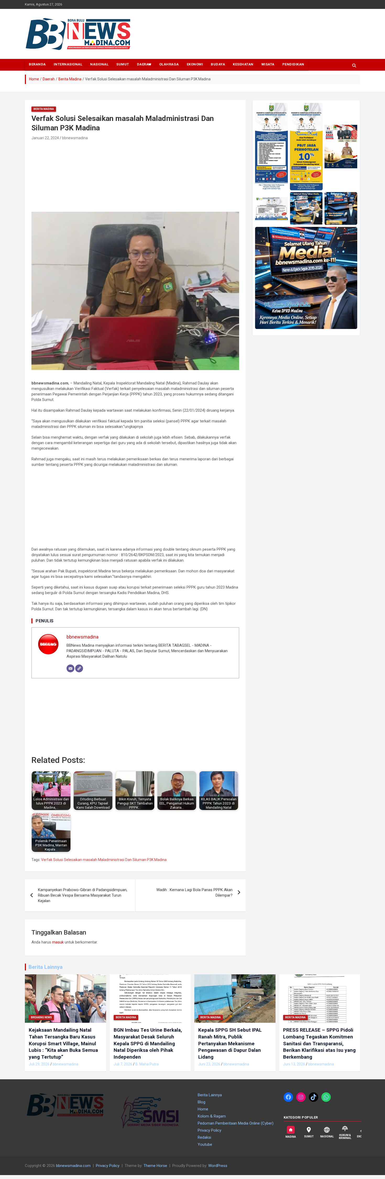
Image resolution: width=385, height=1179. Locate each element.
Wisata (267, 64)
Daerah (144, 64)
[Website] (79, 668)
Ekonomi (195, 64)
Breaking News (41, 1017)
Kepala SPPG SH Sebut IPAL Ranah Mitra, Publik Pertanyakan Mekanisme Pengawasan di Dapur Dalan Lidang (230, 1043)
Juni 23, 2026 (209, 1064)
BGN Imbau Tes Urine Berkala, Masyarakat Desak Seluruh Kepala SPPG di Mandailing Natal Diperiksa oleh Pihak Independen (148, 1043)
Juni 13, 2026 (294, 1064)
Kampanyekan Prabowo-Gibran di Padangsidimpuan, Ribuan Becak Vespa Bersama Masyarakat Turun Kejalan (82, 895)
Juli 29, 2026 (39, 1064)
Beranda (37, 64)
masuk (58, 942)
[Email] (70, 668)
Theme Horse (155, 1165)
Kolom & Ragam (212, 1116)
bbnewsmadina (75, 138)
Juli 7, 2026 (123, 1064)
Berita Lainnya (46, 967)
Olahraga (169, 64)
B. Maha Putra (147, 1064)
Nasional (99, 64)
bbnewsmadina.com (73, 1165)
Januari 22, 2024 (45, 138)
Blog (201, 1102)
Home (203, 1109)
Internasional (68, 64)
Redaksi (204, 1137)
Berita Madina (44, 109)
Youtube (205, 1144)
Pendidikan (293, 64)
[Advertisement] (71, 176)
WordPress (217, 1165)
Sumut (122, 64)
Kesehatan (243, 64)
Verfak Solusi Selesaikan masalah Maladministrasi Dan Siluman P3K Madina (104, 860)
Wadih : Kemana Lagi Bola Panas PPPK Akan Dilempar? (194, 892)
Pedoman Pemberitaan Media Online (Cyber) (235, 1123)
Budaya (218, 64)
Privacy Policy (209, 1130)
